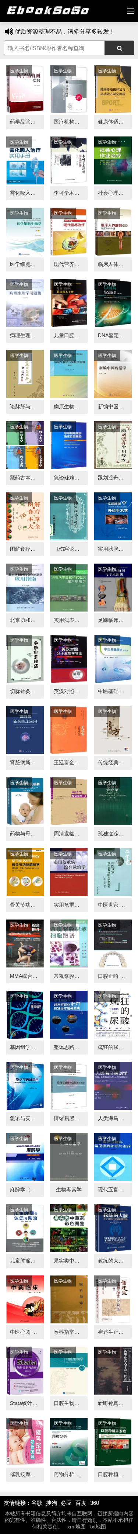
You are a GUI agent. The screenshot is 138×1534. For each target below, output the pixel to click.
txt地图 (98, 1527)
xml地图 (76, 1527)
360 (94, 1503)
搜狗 (51, 1503)
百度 (80, 1503)
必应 (66, 1503)
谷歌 (36, 1503)
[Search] (119, 48)
